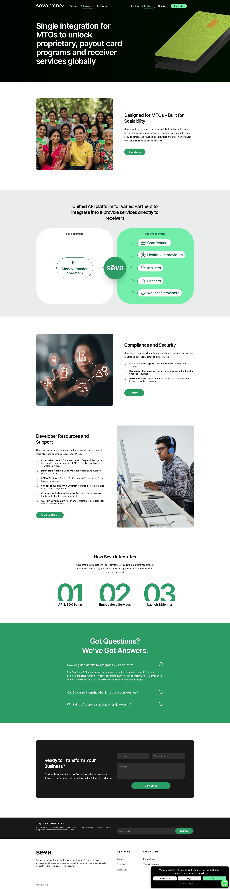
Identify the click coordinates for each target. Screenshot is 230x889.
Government (122, 869)
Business (120, 859)
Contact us (151, 785)
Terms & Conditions (151, 864)
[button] (134, 152)
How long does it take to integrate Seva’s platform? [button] (100, 665)
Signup (184, 830)
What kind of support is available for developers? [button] (99, 704)
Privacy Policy (149, 859)
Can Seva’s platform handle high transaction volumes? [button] (102, 692)
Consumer (121, 864)
